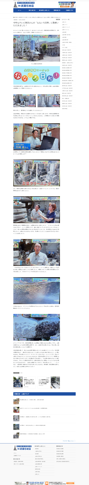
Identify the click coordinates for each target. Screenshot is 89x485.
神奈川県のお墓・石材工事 (67, 95)
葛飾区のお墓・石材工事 (67, 103)
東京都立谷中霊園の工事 (67, 78)
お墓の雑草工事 (65, 39)
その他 (58, 19)
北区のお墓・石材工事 (66, 50)
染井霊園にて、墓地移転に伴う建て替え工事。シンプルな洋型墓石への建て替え (35, 416)
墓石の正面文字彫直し (39, 458)
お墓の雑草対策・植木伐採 (40, 461)
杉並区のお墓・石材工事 (67, 65)
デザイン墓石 (64, 47)
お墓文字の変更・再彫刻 (67, 42)
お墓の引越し (37, 471)
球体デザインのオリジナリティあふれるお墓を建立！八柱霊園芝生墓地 (33, 408)
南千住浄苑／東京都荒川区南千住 (63, 461)
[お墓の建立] (18, 380)
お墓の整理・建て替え (66, 34)
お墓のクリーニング (66, 27)
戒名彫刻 (37, 448)
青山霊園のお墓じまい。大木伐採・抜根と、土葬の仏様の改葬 (32, 399)
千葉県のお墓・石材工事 (67, 52)
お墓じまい (64, 22)
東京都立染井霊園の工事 (67, 75)
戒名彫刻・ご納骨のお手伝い (67, 62)
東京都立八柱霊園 (60, 448)
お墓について (64, 24)
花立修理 (37, 453)
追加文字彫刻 (64, 108)
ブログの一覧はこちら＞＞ (69, 441)
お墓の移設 (64, 37)
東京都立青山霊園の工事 (67, 83)
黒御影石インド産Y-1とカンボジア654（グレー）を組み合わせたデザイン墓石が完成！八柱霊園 (29, 382)
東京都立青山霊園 (60, 453)
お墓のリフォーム (65, 29)
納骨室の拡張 (37, 469)
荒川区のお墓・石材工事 (67, 100)
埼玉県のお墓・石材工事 (67, 57)
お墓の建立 (64, 32)
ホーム (15, 453)
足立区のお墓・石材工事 (67, 106)
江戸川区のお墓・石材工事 (67, 88)
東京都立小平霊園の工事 (67, 72)
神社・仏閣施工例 (65, 98)
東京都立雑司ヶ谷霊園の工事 (67, 80)
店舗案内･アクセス (17, 455)
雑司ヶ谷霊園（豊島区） (61, 458)
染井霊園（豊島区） (60, 456)
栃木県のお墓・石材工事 (67, 85)
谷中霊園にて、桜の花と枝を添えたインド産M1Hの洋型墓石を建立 (33, 425)
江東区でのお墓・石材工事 (67, 90)
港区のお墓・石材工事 (66, 93)
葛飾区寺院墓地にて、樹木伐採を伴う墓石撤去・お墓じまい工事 (32, 433)
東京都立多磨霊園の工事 (67, 70)
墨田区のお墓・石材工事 (67, 60)
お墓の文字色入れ (38, 456)
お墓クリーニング (38, 466)
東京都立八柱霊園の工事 (67, 67)
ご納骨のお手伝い (38, 451)
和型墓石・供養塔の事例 (18, 461)
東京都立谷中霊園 (60, 451)
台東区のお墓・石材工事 (67, 55)
